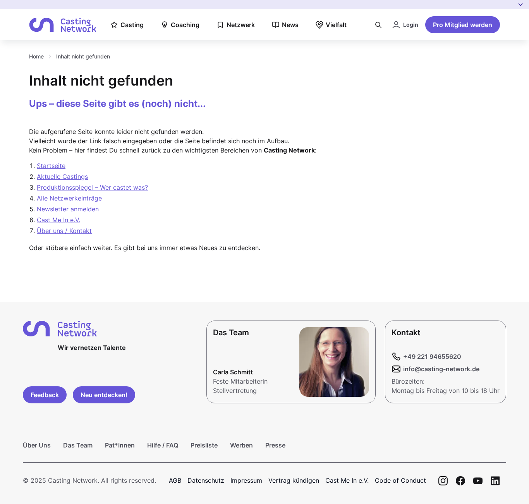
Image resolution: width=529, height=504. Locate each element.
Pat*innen (120, 445)
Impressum (246, 480)
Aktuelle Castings (62, 176)
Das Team (78, 445)
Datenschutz (205, 480)
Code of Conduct (400, 480)
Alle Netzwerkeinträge (69, 198)
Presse (275, 445)
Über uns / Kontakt (64, 231)
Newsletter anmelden (68, 209)
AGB (175, 480)
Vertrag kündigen (293, 480)
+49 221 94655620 (432, 356)
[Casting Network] (62, 25)
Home (36, 56)
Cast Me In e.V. (58, 220)
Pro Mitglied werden (462, 25)
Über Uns (37, 445)
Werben (241, 445)
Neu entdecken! (104, 395)
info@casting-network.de (441, 369)
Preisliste (204, 445)
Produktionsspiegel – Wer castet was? (92, 187)
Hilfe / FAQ (162, 445)
